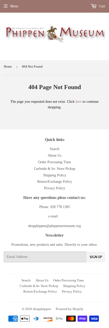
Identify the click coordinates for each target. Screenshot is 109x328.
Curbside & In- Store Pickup (54, 169)
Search (54, 149)
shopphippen (42, 309)
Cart (101, 6)
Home (8, 66)
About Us (54, 155)
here (79, 102)
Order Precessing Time (54, 162)
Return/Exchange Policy (54, 181)
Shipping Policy (54, 175)
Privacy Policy (54, 188)
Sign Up (96, 257)
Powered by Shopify (69, 309)
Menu (14, 6)
